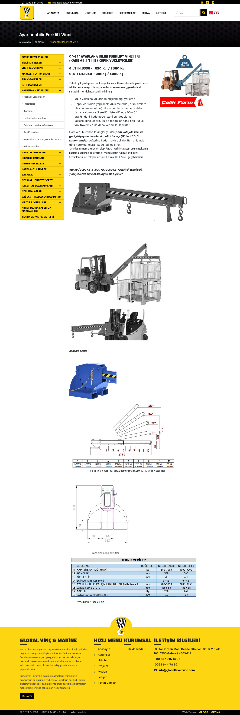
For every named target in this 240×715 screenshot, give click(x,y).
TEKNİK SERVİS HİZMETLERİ (38, 217)
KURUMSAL (72, 13)
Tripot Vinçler (31, 146)
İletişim (102, 677)
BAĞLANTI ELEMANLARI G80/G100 (41, 197)
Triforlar (28, 111)
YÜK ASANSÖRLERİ (32, 68)
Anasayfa (103, 649)
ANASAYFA (53, 13)
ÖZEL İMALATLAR (32, 191)
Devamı (27, 696)
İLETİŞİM (161, 13)
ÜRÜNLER (90, 13)
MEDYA (146, 13)
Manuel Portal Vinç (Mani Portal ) (42, 139)
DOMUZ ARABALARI (33, 163)
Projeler (102, 666)
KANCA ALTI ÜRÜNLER (34, 169)
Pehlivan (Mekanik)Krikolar (39, 125)
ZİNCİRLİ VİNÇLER (32, 63)
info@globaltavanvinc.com (67, 2)
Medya (102, 671)
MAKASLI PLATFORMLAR (36, 74)
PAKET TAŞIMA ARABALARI (37, 186)
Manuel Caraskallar (34, 97)
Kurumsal (103, 654)
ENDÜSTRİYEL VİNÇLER (35, 57)
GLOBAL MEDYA (209, 712)
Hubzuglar (29, 104)
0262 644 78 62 (34, 2)
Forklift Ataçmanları (35, 118)
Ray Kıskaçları (31, 132)
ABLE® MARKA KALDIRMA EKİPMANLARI (36, 209)
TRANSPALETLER (32, 79)
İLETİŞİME (121, 157)
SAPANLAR (28, 175)
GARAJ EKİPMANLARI (34, 152)
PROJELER (107, 13)
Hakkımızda (135, 649)
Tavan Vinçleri (106, 682)
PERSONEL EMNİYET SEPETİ (37, 180)
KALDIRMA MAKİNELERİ (35, 90)
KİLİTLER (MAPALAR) (34, 202)
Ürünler (102, 660)
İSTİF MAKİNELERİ (32, 85)
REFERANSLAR (127, 13)
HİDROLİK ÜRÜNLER (33, 158)
